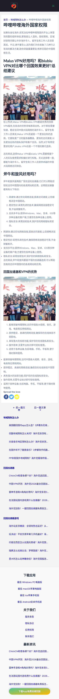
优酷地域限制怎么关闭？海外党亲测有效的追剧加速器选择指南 (29, 433)
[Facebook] (6, 396)
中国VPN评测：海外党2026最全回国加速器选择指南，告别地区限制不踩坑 (29, 483)
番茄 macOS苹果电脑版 (29, 588)
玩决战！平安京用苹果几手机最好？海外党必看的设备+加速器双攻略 (29, 534)
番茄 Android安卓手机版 (29, 601)
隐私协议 (29, 623)
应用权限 (29, 629)
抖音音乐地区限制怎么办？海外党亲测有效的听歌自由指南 (29, 441)
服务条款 (29, 616)
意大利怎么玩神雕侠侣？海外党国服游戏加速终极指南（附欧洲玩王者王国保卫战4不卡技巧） (29, 558)
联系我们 (29, 636)
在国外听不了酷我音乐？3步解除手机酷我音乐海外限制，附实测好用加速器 (29, 449)
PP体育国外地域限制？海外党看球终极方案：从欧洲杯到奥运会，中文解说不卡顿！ (29, 458)
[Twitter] (11, 396)
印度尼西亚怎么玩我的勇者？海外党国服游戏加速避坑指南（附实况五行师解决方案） (29, 542)
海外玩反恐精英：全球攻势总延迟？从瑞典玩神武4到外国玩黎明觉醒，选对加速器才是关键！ (29, 526)
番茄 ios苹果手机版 (29, 595)
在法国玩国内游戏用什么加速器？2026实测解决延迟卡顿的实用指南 (29, 500)
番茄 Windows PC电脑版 (29, 582)
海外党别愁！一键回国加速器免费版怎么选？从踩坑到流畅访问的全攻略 (29, 508)
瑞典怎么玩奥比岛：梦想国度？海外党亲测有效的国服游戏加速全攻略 (29, 550)
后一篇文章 (40, 408)
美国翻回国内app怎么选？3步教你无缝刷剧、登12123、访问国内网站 (29, 425)
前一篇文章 (19, 408)
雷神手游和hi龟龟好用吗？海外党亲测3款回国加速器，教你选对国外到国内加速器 (29, 492)
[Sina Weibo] (16, 396)
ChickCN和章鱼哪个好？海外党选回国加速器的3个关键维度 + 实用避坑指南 (29, 475)
